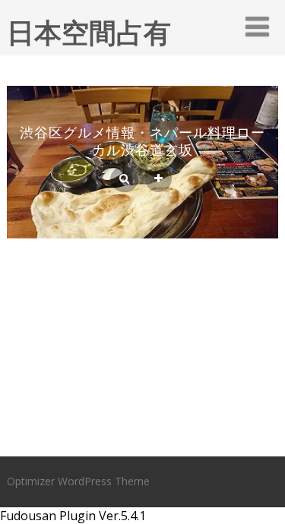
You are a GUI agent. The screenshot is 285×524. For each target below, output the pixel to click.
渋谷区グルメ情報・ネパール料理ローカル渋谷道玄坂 (142, 141)
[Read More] (158, 179)
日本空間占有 (89, 32)
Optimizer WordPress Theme (78, 481)
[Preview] (124, 179)
